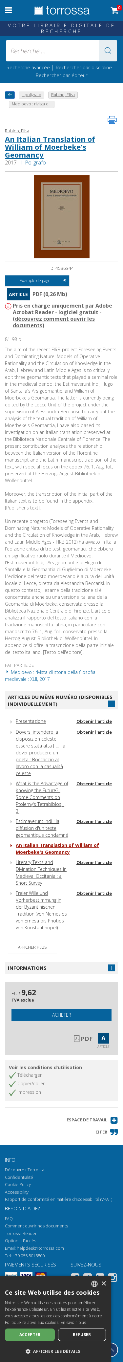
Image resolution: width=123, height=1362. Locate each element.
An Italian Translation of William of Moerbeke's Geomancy (50, 147)
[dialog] (55, 1319)
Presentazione (31, 721)
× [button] (103, 1283)
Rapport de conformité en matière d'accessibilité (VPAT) (58, 1199)
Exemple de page (35, 280)
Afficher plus (32, 947)
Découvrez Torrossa (24, 1170)
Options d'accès (20, 1240)
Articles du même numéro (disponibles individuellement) (60, 700)
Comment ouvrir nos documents (36, 1226)
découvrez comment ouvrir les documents (54, 322)
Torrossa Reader (21, 1233)
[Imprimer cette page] (112, 120)
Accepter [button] (30, 1334)
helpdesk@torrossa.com (40, 1248)
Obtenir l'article (94, 721)
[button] (108, 50)
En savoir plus (73, 1322)
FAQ (9, 1218)
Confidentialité (19, 1177)
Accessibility (17, 1192)
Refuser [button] (82, 1334)
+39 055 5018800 (29, 1256)
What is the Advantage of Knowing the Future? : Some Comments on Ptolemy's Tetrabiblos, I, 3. (42, 797)
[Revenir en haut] (111, 1350)
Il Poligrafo (33, 162)
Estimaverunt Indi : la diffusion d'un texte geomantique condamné (42, 828)
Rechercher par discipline (84, 67)
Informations (27, 967)
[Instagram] (112, 1279)
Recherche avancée (29, 67)
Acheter (61, 1015)
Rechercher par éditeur (62, 75)
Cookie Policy (18, 1184)
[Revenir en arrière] (10, 95)
